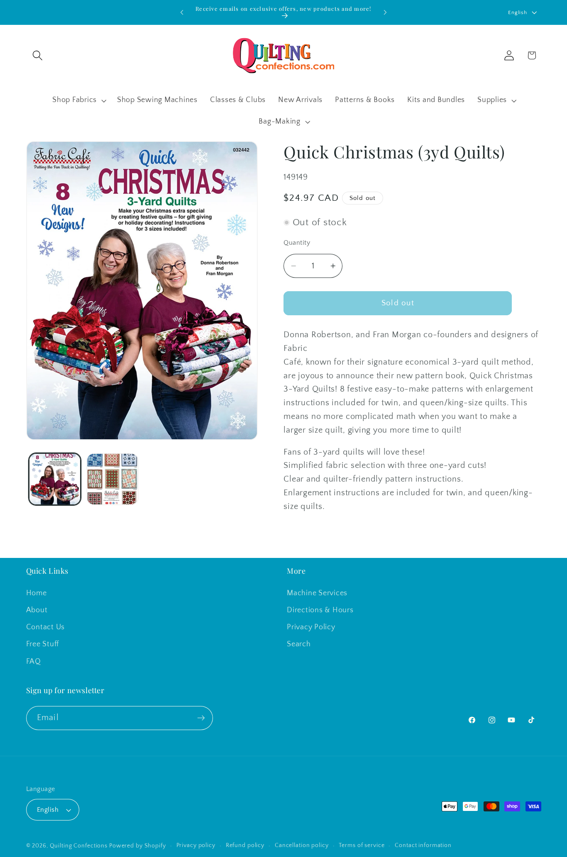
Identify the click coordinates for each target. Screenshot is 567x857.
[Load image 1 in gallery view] (55, 479)
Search (299, 644)
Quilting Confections (79, 845)
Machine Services (317, 593)
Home (36, 593)
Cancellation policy (302, 845)
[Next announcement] (385, 12)
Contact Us (45, 627)
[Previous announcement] (182, 12)
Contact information (423, 845)
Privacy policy (195, 845)
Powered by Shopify (137, 845)
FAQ (33, 661)
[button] (37, 55)
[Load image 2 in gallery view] (112, 479)
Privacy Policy (311, 627)
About (37, 610)
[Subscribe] (201, 718)
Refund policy (245, 845)
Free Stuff (42, 644)
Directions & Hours (320, 610)
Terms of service (361, 845)
